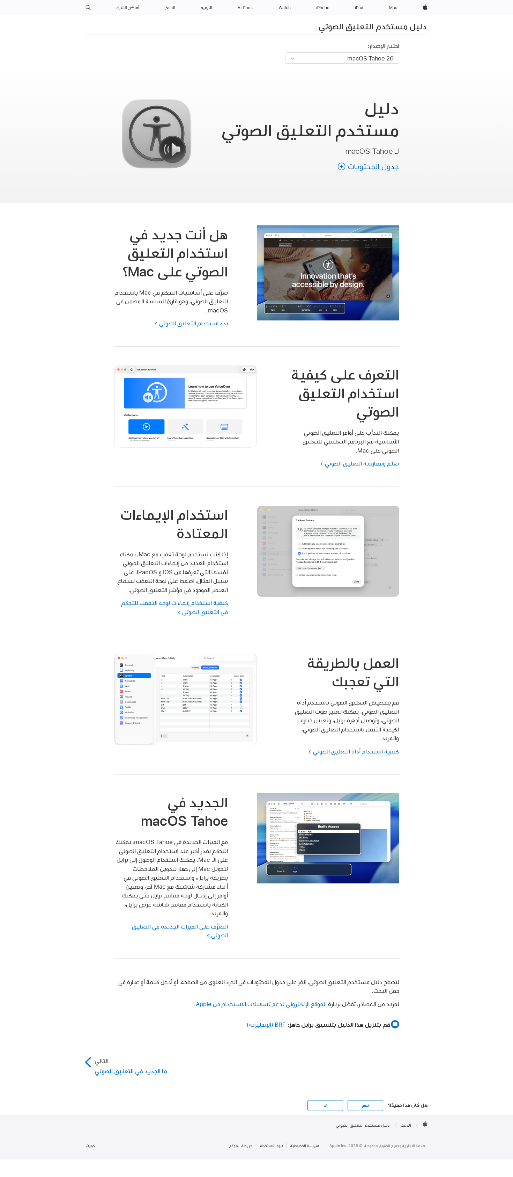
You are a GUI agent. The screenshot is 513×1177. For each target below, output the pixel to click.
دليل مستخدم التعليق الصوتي (372, 26)
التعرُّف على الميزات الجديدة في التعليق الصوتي (180, 930)
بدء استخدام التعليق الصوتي (193, 323)
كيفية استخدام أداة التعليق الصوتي (356, 751)
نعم (365, 1105)
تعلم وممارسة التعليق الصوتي (362, 463)
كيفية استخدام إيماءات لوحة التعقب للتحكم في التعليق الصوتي (174, 607)
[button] (88, 7)
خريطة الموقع (240, 1146)
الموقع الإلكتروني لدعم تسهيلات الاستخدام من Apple (261, 1004)
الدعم (406, 1125)
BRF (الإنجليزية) (266, 1024)
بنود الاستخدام (271, 1146)
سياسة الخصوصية (304, 1146)
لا (325, 1105)
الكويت (91, 1146)
